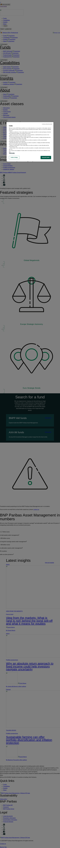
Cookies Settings (14, 157)
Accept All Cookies (46, 157)
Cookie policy (11, 153)
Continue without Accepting (47, 123)
